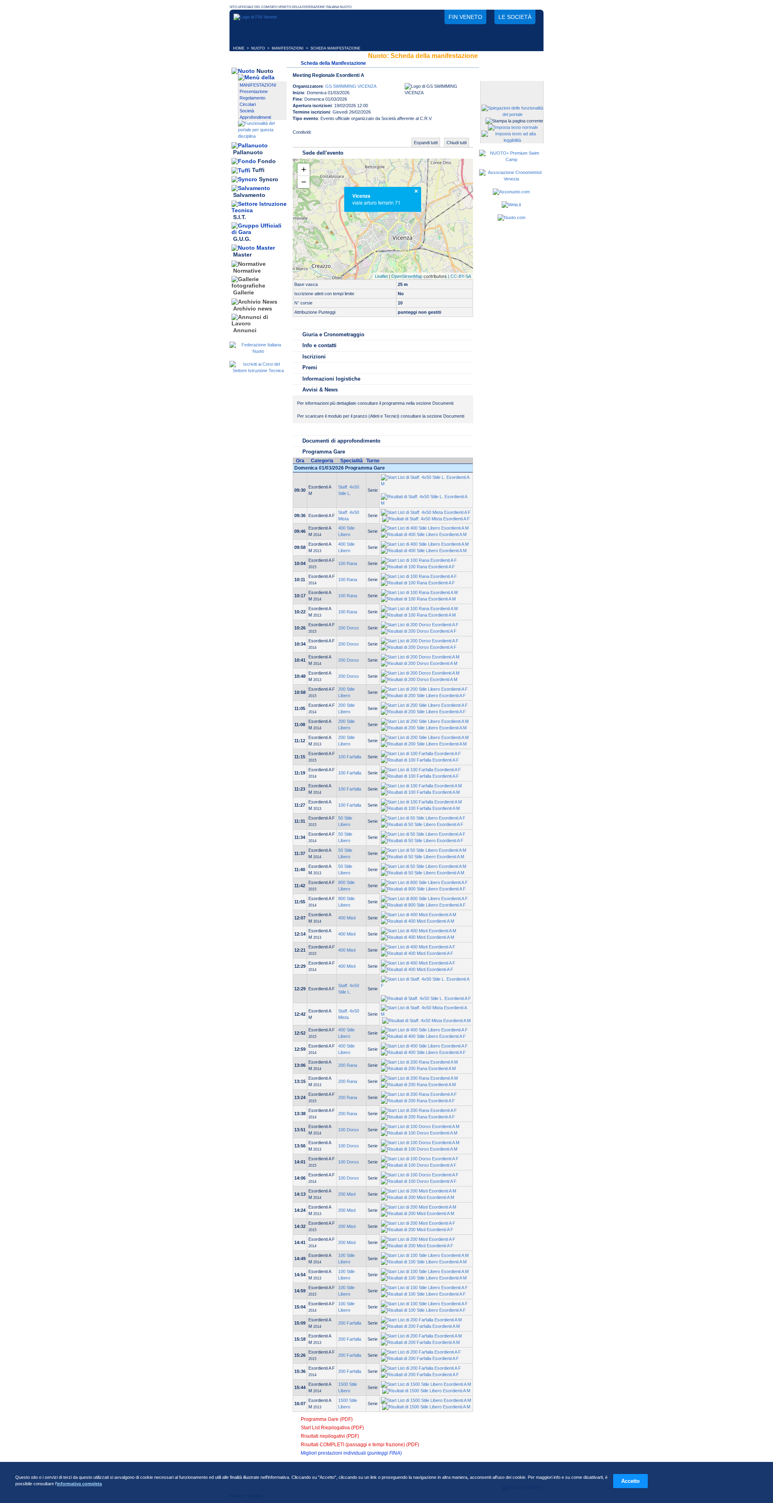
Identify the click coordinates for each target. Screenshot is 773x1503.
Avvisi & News (320, 390)
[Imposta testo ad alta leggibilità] (512, 140)
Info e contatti (319, 345)
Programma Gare (323, 452)
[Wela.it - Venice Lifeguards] (511, 204)
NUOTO (258, 48)
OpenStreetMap (406, 276)
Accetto (630, 1481)
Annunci (244, 330)
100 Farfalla (349, 756)
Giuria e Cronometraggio (333, 334)
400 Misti (346, 917)
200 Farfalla (349, 1323)
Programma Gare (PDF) (327, 1419)
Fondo (267, 161)
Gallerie (243, 293)
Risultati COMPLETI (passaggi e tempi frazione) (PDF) (360, 1444)
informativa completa (79, 1483)
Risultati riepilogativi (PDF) (330, 1436)
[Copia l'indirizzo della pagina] (368, 134)
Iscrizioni (314, 357)
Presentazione (254, 91)
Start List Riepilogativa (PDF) (332, 1428)
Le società (514, 17)
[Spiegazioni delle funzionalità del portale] (512, 114)
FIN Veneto (465, 17)
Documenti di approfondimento (341, 441)
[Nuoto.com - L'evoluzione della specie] (511, 217)
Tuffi (258, 170)
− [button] (303, 182)
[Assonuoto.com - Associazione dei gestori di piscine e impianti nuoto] (511, 191)
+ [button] (303, 169)
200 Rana (347, 1065)
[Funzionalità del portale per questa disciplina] (262, 136)
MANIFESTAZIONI (288, 48)
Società (247, 110)
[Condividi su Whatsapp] (352, 134)
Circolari (248, 104)
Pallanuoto (248, 152)
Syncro (268, 179)
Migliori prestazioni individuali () (351, 1453)
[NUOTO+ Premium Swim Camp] (511, 159)
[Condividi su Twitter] (336, 134)
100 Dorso (348, 1129)
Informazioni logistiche (331, 379)
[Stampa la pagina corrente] (514, 120)
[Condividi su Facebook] (320, 134)
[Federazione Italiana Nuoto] (258, 351)
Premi (309, 367)
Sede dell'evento (322, 153)
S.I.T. (239, 217)
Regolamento (252, 97)
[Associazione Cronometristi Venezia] (511, 178)
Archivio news (252, 308)
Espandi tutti (426, 142)
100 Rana (347, 563)
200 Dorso (348, 627)
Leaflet (381, 276)
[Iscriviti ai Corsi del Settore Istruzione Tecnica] (258, 370)
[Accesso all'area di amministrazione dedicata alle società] (511, 88)
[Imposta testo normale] (513, 127)
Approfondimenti (255, 117)
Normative (247, 270)
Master (242, 255)
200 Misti (346, 1194)
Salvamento (249, 195)
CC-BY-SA (461, 276)
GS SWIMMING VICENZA (350, 86)
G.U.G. (242, 239)
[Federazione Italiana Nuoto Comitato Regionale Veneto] (255, 17)
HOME (238, 48)
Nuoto (264, 71)
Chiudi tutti (456, 142)
